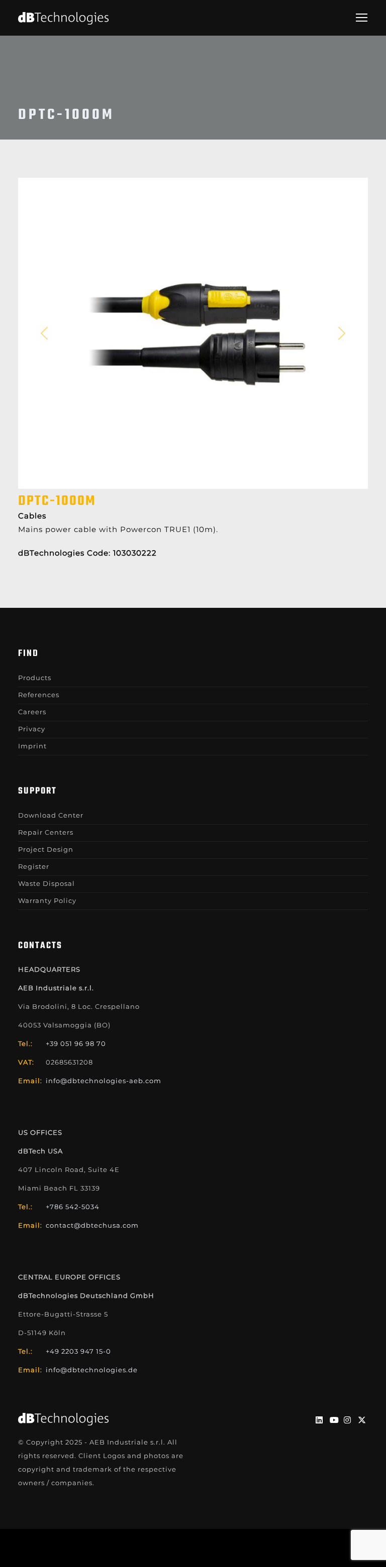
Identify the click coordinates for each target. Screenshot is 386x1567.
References (38, 695)
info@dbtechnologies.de (92, 1370)
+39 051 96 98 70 (76, 1043)
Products (34, 678)
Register (33, 866)
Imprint (32, 746)
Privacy (31, 729)
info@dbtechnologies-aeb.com (103, 1081)
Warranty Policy (47, 900)
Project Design (45, 849)
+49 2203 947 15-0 (78, 1351)
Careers (32, 712)
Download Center (50, 815)
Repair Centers (45, 832)
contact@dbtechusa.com (92, 1225)
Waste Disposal (46, 883)
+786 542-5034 (73, 1207)
